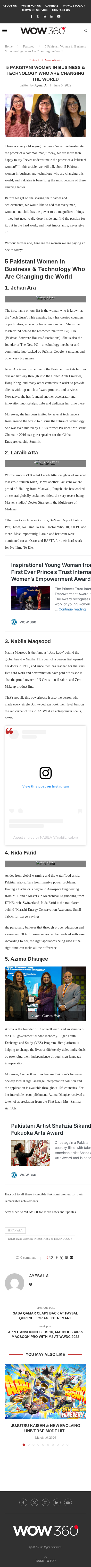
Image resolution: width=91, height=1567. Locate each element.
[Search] (86, 31)
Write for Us (31, 5)
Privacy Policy (74, 5)
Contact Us (61, 10)
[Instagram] (45, 17)
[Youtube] (58, 17)
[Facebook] (31, 17)
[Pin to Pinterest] (66, 1258)
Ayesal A (40, 85)
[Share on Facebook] (57, 1258)
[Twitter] (38, 17)
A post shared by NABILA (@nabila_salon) (45, 837)
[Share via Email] (71, 1258)
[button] (9, 1405)
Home (9, 46)
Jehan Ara (15, 1230)
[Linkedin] (51, 17)
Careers (51, 5)
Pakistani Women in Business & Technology (40, 1238)
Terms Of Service (35, 10)
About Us (10, 5)
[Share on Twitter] (61, 1258)
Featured (28, 46)
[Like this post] (51, 1258)
